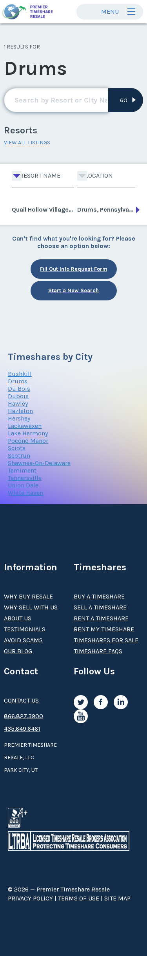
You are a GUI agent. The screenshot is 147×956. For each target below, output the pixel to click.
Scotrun (19, 455)
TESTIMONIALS (24, 629)
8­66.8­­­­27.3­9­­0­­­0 (23, 716)
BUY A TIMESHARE (99, 596)
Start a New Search (73, 290)
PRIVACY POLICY (30, 898)
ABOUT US (17, 618)
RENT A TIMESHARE (101, 618)
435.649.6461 (22, 728)
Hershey (19, 418)
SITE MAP (117, 898)
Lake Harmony (28, 433)
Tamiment (22, 470)
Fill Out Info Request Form (73, 269)
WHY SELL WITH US (31, 607)
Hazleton (20, 411)
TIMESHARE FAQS (98, 651)
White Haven (25, 492)
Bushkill (20, 373)
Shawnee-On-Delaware (39, 463)
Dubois (18, 396)
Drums (17, 381)
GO (123, 100)
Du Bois (19, 388)
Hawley (18, 403)
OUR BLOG (18, 651)
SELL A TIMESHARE (100, 607)
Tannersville (25, 478)
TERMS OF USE (78, 898)
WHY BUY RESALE (28, 596)
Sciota (16, 448)
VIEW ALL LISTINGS (27, 142)
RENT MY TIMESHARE (104, 629)
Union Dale (23, 485)
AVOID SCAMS (23, 640)
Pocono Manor (28, 440)
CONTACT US (21, 700)
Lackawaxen (25, 425)
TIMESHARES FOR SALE (106, 640)
